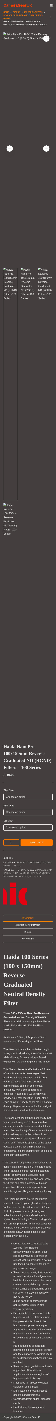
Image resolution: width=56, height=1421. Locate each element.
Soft (40, 876)
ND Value (8, 821)
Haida (6, 873)
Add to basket (37, 842)
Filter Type (8, 805)
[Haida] (15, 893)
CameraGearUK (17, 5)
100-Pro (15, 870)
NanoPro (44, 873)
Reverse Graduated (15, 876)
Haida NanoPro (21, 873)
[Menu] (51, 5)
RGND (32, 876)
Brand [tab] (27, 932)
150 (31, 870)
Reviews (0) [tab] (28, 939)
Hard (34, 873)
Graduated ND (43, 870)
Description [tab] (28, 918)
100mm (24, 870)
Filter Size (8, 790)
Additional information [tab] (28, 925)
